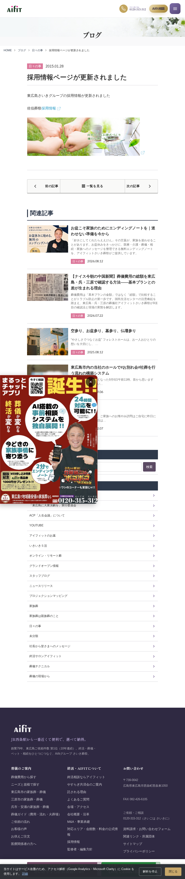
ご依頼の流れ (20, 821)
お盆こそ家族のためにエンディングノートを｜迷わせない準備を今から (113, 231)
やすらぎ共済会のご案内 (84, 784)
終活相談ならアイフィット (86, 777)
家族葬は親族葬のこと (44, 616)
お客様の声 (19, 829)
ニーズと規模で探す (25, 784)
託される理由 (76, 792)
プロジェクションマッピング (48, 596)
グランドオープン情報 (44, 565)
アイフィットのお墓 (42, 535)
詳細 (25, 873)
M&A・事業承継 (78, 821)
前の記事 (51, 186)
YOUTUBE (36, 525)
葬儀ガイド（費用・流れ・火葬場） (36, 814)
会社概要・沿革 (78, 814)
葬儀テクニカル (39, 666)
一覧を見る (95, 186)
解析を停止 (150, 871)
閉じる (173, 871)
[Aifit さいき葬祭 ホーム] (14, 8)
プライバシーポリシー (139, 851)
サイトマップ (132, 844)
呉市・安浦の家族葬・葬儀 (30, 807)
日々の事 (37, 50)
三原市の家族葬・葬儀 (27, 799)
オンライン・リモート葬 (45, 555)
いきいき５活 (38, 545)
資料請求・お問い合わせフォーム (147, 829)
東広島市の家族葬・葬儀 (28, 792)
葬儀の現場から (39, 676)
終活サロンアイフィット (45, 656)
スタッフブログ (39, 575)
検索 (149, 467)
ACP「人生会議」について (47, 515)
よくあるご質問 (78, 799)
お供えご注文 (20, 836)
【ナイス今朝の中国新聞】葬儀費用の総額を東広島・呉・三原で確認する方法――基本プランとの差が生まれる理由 (113, 282)
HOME (8, 50)
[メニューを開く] (175, 8)
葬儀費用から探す (23, 777)
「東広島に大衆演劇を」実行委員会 (52, 505)
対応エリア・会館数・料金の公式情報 (92, 831)
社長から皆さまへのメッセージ (49, 646)
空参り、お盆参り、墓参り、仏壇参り (103, 331)
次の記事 (133, 186)
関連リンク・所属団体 (139, 836)
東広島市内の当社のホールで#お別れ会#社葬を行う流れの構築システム (113, 370)
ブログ (22, 50)
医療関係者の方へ (23, 844)
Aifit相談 (158, 8)
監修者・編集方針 (79, 849)
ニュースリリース (41, 586)
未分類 (33, 636)
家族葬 (33, 606)
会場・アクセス (78, 807)
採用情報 (49, 108)
